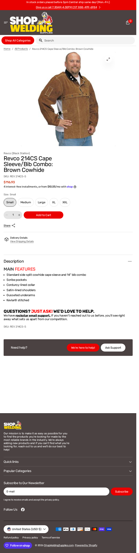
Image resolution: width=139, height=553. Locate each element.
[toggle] (130, 261)
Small (11, 204)
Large (43, 204)
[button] (6, 22)
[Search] (39, 40)
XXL (66, 204)
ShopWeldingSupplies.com (59, 545)
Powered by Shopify (86, 545)
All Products (21, 48)
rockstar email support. (33, 315)
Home (7, 48)
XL (55, 204)
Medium (27, 204)
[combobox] (89, 40)
